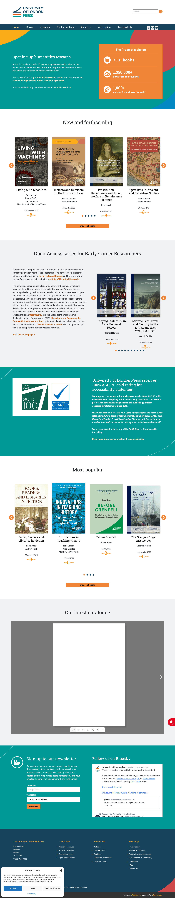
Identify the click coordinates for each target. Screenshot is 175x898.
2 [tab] (86, 215)
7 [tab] (135, 350)
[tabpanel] (31, 174)
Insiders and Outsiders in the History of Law (69, 191)
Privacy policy (31, 894)
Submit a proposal (66, 854)
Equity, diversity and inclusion (140, 854)
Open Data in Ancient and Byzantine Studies (144, 191)
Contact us (133, 869)
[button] (60, 870)
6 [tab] (132, 350)
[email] (156, 28)
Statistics (97, 854)
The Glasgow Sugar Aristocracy (144, 538)
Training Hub (125, 27)
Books (29, 27)
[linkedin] (148, 28)
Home (15, 27)
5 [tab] (95, 215)
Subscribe (33, 806)
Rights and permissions (103, 858)
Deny (32, 888)
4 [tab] (92, 215)
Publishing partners (66, 850)
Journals (45, 27)
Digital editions (99, 850)
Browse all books (87, 226)
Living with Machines (31, 190)
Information (104, 27)
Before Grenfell (106, 537)
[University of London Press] (27, 12)
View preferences (52, 888)
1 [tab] (83, 215)
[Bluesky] (152, 28)
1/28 (73, 730)
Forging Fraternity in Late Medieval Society (111, 324)
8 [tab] (138, 350)
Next (163, 165)
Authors (97, 847)
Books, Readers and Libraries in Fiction (31, 538)
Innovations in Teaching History (68, 538)
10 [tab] (144, 350)
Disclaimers (133, 861)
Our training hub (100, 861)
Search (160, 12)
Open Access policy (67, 858)
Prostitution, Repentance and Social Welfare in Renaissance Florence (106, 194)
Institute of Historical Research (63, 279)
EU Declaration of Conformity (140, 858)
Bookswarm (136, 895)
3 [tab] (89, 215)
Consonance (157, 895)
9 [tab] (141, 350)
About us (86, 27)
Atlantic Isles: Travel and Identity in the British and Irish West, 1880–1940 (145, 326)
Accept (13, 888)
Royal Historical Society (51, 276)
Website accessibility (137, 850)
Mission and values (66, 847)
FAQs (131, 865)
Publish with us (65, 27)
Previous (11, 165)
